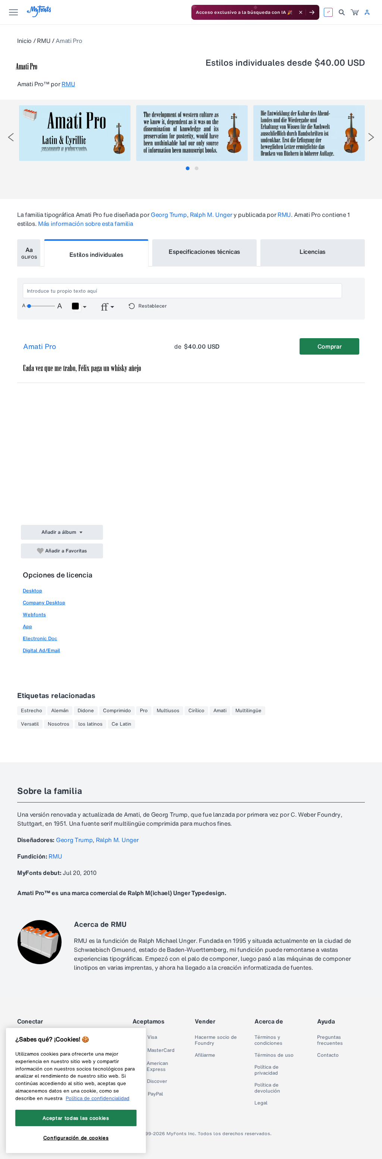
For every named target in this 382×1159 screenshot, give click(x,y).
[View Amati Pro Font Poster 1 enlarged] (75, 133)
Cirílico (196, 711)
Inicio (24, 40)
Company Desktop (44, 602)
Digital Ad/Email (41, 650)
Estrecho (31, 711)
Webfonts (34, 614)
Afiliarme (205, 1055)
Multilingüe (248, 711)
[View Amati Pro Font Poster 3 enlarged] (309, 133)
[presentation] (11, 137)
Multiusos (168, 711)
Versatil (30, 724)
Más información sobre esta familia (85, 223)
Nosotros (58, 724)
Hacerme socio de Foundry (216, 1040)
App (27, 626)
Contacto (328, 1055)
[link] (355, 12)
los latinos (90, 724)
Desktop (32, 590)
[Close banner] (300, 12)
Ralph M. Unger (211, 214)
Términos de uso (274, 1055)
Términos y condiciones (268, 1040)
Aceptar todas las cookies (76, 1118)
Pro (144, 711)
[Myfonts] (39, 15)
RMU (43, 40)
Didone (86, 711)
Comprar (329, 346)
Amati (219, 711)
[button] (79, 307)
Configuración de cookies (76, 1137)
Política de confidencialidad (97, 1098)
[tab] (187, 168)
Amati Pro (39, 346)
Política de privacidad (266, 1070)
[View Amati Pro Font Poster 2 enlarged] (192, 133)
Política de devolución (267, 1088)
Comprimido (117, 711)
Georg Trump (169, 214)
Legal (260, 1103)
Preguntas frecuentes (330, 1040)
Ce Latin (121, 724)
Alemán (60, 711)
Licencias (313, 251)
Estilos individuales (96, 254)
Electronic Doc (40, 638)
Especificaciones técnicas (204, 251)
